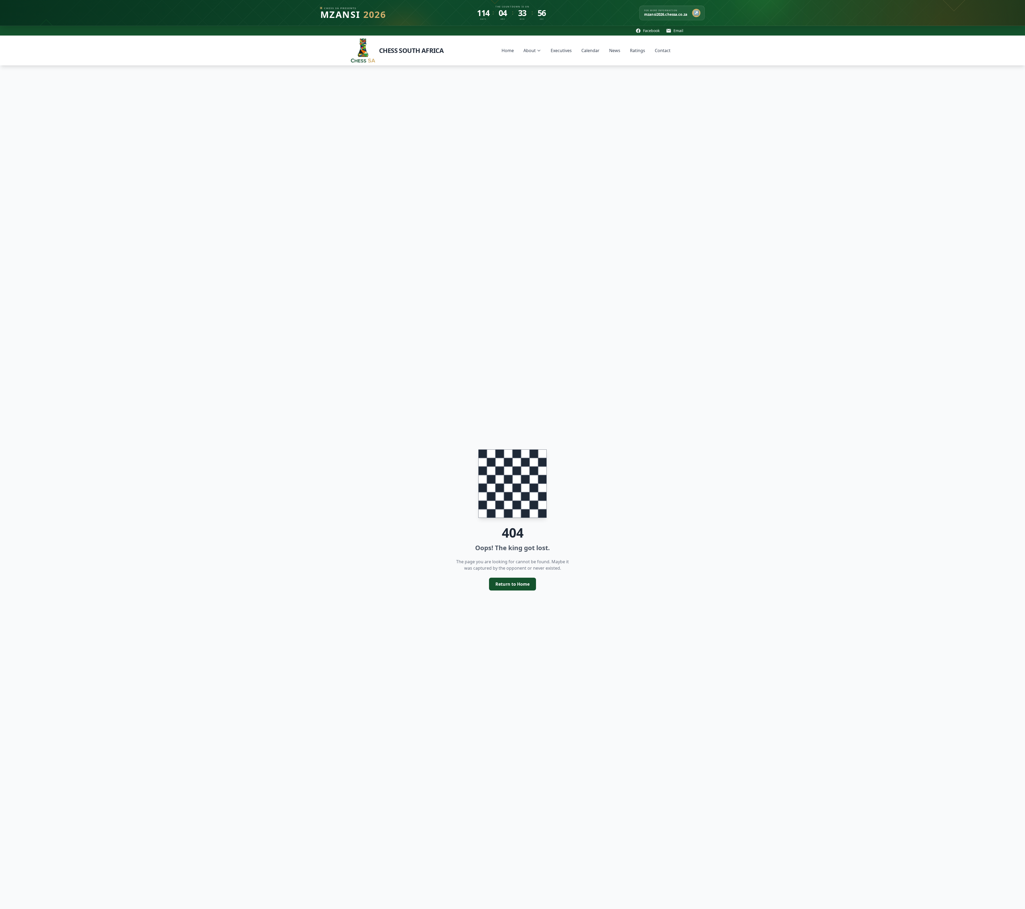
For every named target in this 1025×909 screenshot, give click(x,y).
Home (508, 50)
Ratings (637, 50)
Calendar (590, 50)
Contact (663, 50)
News (614, 50)
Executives (561, 50)
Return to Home (512, 584)
